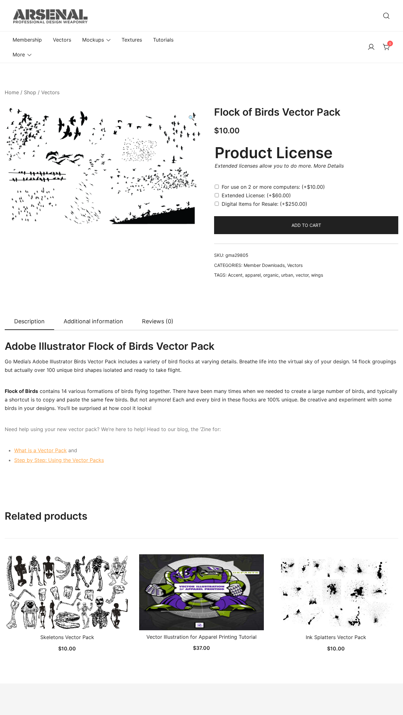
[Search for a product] (386, 15)
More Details (329, 166)
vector (302, 275)
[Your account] (371, 47)
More (19, 54)
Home (12, 92)
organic (271, 275)
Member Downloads (264, 265)
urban (287, 275)
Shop (30, 92)
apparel (253, 275)
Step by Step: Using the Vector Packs (59, 460)
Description (29, 321)
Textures (132, 40)
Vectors (62, 40)
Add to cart (306, 225)
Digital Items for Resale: (264, 204)
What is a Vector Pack (40, 450)
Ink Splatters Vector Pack (336, 637)
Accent (235, 275)
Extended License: (256, 195)
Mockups (93, 40)
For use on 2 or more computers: (273, 187)
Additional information (93, 321)
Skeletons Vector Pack (67, 637)
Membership (27, 40)
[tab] (29, 322)
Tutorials (163, 40)
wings (317, 275)
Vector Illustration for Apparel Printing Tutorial (201, 637)
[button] (191, 118)
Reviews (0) (157, 321)
